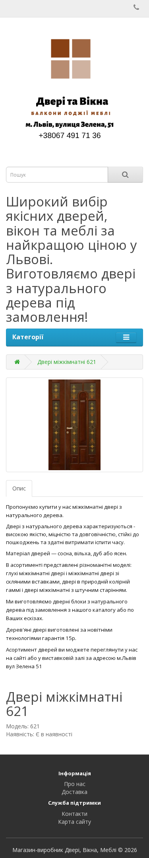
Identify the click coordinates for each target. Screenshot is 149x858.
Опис (19, 488)
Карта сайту (74, 821)
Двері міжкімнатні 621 (66, 362)
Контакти (74, 813)
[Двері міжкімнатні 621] (74, 424)
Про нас (74, 784)
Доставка (74, 792)
